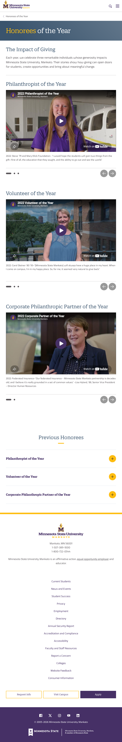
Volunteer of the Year (21, 476)
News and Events (61, 588)
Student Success (61, 596)
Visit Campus (61, 694)
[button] (104, 173)
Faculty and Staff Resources (61, 648)
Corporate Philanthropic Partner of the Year (38, 494)
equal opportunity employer (93, 559)
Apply (98, 694)
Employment (61, 611)
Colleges (61, 663)
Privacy (61, 603)
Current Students (61, 581)
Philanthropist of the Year (25, 458)
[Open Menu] (117, 6)
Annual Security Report (61, 626)
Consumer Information (61, 678)
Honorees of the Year (17, 16)
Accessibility (61, 641)
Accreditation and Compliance (61, 633)
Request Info (24, 694)
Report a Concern (61, 655)
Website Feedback (61, 670)
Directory (61, 618)
